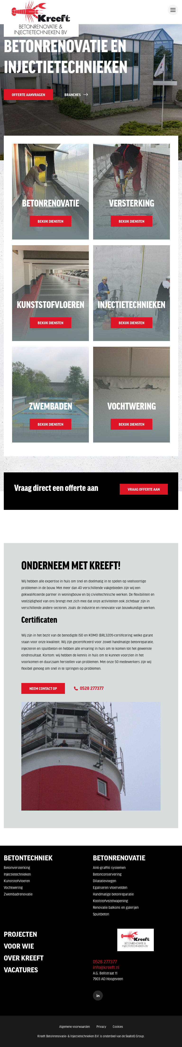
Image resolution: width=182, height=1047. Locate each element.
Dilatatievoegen (104, 881)
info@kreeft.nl (106, 967)
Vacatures (21, 969)
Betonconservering (107, 874)
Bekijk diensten (50, 221)
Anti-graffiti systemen (109, 867)
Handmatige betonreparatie (113, 894)
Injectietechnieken (17, 874)
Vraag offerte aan (144, 489)
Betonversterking (17, 867)
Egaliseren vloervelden (110, 887)
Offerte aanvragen (28, 95)
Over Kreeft (24, 957)
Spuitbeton (101, 914)
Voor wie (19, 946)
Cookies (118, 1026)
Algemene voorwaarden (74, 1026)
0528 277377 (91, 688)
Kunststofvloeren (17, 881)
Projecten (20, 934)
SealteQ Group (135, 1036)
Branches (72, 95)
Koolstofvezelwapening (110, 901)
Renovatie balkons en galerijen (116, 907)
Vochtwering (13, 887)
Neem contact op (43, 688)
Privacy (101, 1026)
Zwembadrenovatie (18, 894)
